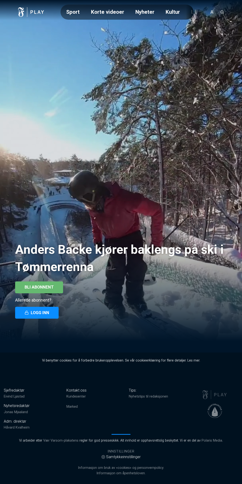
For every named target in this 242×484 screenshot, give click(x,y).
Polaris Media (212, 441)
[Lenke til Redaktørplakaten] (215, 411)
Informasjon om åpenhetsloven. (121, 473)
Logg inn (40, 312)
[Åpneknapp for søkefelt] (222, 12)
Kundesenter (76, 396)
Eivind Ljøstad (14, 396)
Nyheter (144, 12)
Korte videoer (107, 12)
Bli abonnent (39, 287)
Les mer (193, 360)
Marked (72, 407)
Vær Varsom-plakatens (60, 441)
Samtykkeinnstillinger (123, 457)
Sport (73, 12)
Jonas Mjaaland (16, 412)
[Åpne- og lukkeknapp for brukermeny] (211, 12)
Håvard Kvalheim (17, 427)
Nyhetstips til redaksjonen (148, 396)
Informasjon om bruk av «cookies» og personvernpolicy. (121, 468)
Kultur (173, 12)
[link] (31, 12)
